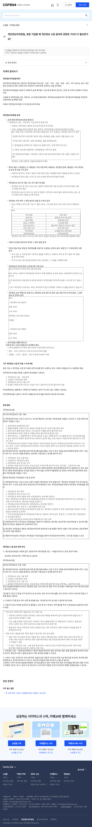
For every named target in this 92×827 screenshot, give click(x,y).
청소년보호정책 (42, 819)
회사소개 (6, 819)
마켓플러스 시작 (45, 743)
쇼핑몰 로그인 (16, 752)
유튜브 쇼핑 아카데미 (38, 784)
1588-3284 (45, 804)
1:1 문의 (68, 4)
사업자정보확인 (66, 806)
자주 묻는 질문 (8, 781)
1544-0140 (23, 804)
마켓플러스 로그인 (46, 752)
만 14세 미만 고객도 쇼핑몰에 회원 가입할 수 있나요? (26, 693)
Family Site (8, 766)
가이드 (5, 777)
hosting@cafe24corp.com (67, 804)
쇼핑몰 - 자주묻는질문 (11, 25)
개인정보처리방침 (27, 819)
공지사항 (81, 769)
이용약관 (15, 819)
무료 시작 (82, 4)
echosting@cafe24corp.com (20, 801)
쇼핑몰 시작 (16, 743)
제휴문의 (53, 819)
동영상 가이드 (8, 784)
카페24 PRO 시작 (75, 743)
